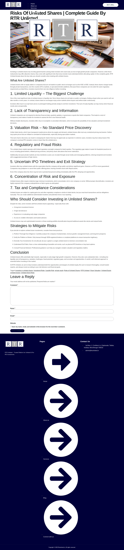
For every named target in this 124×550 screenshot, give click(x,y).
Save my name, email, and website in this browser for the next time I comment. (38, 327)
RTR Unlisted (85, 270)
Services (34, 8)
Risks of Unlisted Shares (72, 270)
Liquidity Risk (49, 270)
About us (34, 6)
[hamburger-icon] (99, 3)
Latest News (35, 12)
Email (12, 316)
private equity (59, 270)
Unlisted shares (15, 272)
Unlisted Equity (106, 270)
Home (33, 4)
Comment (14, 285)
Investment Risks (39, 270)
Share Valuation (95, 270)
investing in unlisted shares (24, 270)
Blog (32, 10)
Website (13, 323)
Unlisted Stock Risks (27, 272)
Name (12, 308)
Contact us (34, 15)
